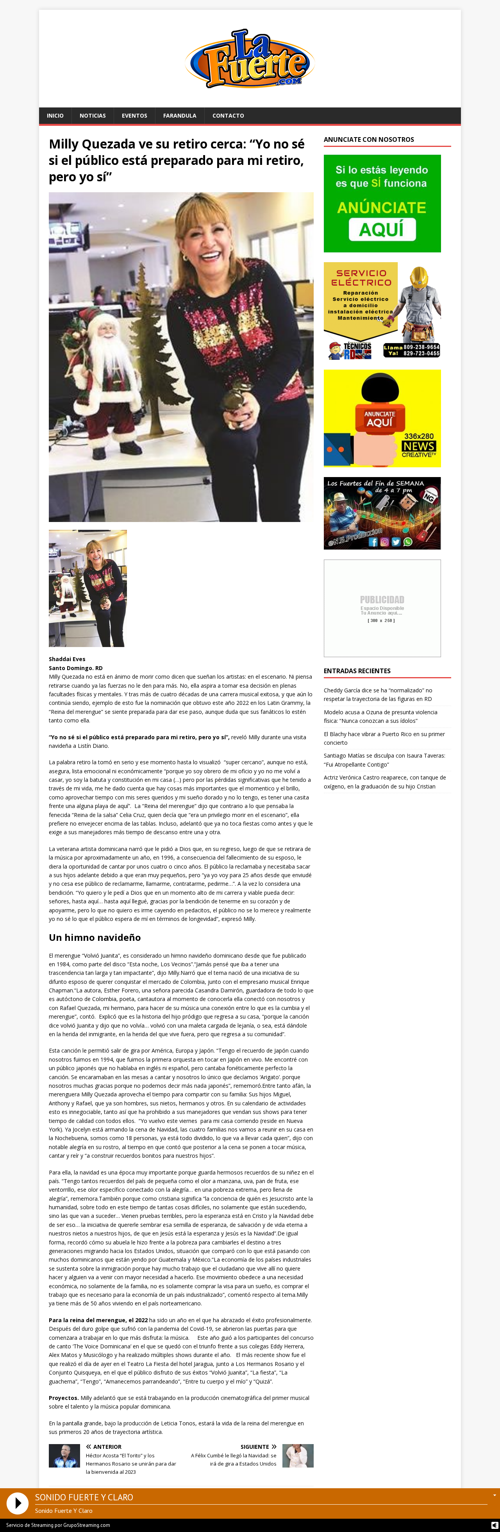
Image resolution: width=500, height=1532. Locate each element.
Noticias (93, 115)
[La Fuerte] (250, 103)
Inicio (55, 115)
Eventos (134, 115)
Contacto (228, 115)
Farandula (179, 115)
